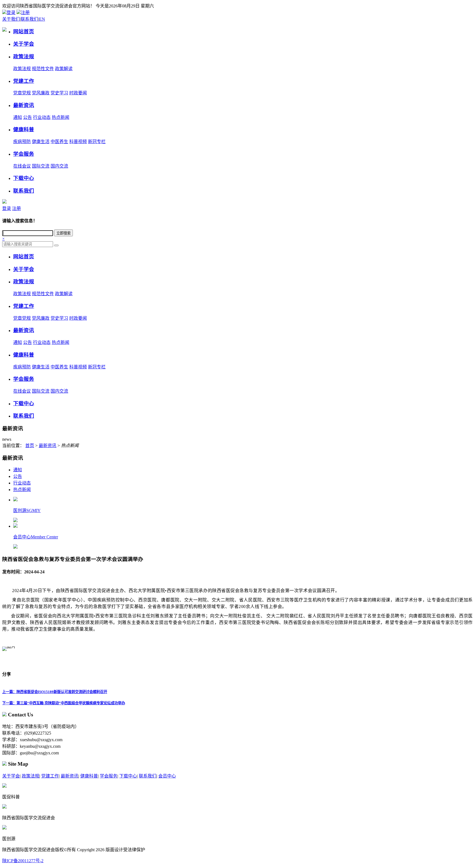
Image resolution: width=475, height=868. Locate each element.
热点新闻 (60, 117)
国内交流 (59, 166)
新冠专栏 (97, 141)
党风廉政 (40, 93)
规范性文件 (43, 68)
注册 (25, 12)
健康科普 (89, 776)
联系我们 (29, 19)
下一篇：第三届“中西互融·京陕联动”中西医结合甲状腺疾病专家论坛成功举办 (63, 703)
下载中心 (128, 776)
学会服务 (108, 776)
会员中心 (167, 776)
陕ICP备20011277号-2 (22, 860)
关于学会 (11, 776)
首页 (29, 445)
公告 (27, 117)
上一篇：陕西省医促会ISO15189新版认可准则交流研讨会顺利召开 (54, 692)
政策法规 (22, 68)
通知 (17, 117)
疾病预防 (22, 141)
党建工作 (50, 776)
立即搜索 (63, 233)
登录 (11, 12)
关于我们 (11, 19)
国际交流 (40, 166)
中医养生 (59, 141)
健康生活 (40, 141)
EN (42, 19)
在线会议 (22, 166)
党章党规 (22, 93)
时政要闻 (78, 93)
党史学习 (59, 93)
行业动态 (42, 117)
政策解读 (64, 68)
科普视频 (78, 141)
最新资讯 (47, 445)
